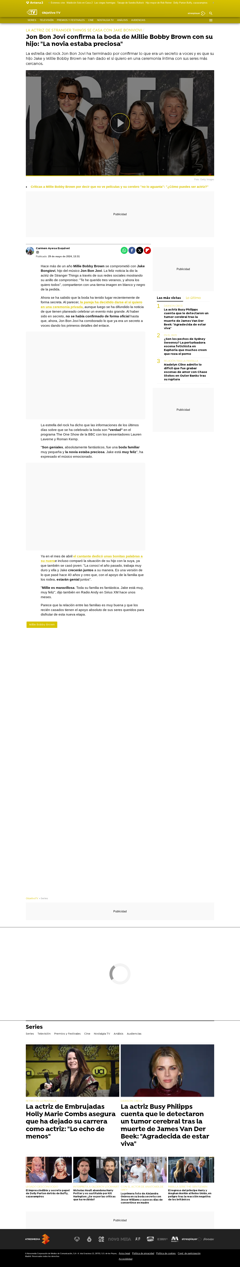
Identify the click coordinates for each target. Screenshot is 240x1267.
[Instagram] (37, 252)
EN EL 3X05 (170, 335)
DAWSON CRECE (173, 306)
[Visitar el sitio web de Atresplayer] (192, 1239)
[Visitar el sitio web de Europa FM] (162, 1239)
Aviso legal (124, 1253)
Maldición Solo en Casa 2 (80, 2)
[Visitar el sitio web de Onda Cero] (150, 1239)
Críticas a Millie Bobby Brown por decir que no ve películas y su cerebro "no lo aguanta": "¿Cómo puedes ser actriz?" (120, 186)
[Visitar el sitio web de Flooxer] (208, 1239)
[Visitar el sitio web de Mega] (126, 1239)
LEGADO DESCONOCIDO (42, 1187)
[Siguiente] (212, 3)
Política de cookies (166, 1253)
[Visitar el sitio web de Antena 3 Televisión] (77, 1239)
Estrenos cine (58, 2)
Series (32, 20)
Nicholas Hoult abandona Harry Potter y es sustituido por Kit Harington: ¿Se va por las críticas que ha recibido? (94, 1195)
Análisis (122, 20)
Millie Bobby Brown (42, 624)
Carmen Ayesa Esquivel (53, 248)
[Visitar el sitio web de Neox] (101, 1239)
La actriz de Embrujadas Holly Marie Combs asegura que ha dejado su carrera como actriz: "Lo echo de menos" (71, 1121)
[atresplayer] (195, 13)
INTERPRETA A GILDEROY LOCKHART (96, 1187)
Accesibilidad (125, 1259)
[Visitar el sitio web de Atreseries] (138, 1239)
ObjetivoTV (32, 898)
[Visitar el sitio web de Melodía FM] (175, 1239)
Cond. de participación (189, 1253)
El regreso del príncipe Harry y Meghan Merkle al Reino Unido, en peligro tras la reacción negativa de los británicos (189, 1195)
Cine (91, 20)
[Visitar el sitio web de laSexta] (89, 1239)
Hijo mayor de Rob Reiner (159, 2)
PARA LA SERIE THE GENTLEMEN (187, 1187)
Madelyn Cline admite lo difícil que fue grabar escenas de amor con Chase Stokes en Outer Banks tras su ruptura (185, 372)
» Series (43, 898)
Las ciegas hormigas (104, 2)
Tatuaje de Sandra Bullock (130, 2)
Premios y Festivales (71, 20)
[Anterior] (48, 3)
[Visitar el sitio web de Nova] (113, 1239)
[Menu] (210, 20)
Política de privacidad (143, 1253)
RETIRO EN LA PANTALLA (41, 1101)
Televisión (46, 20)
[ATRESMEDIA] (37, 1239)
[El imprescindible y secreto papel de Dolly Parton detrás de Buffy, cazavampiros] (49, 1170)
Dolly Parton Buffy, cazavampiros (190, 2)
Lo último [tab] (193, 298)
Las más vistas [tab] (169, 298)
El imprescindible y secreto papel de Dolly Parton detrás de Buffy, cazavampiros (48, 1193)
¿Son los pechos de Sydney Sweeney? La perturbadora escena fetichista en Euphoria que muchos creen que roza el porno (185, 346)
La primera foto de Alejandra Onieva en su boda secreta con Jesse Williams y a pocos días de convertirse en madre (142, 1198)
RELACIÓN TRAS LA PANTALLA (181, 361)
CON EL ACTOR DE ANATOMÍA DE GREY (142, 1188)
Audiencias (138, 20)
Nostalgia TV (105, 20)
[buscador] (210, 13)
